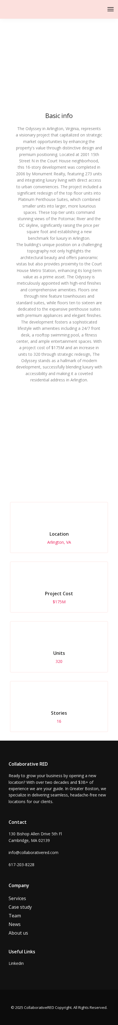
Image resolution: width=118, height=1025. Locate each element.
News (15, 924)
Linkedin (16, 963)
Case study (20, 907)
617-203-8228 (21, 864)
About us (18, 933)
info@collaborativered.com (33, 852)
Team (15, 915)
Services (17, 898)
